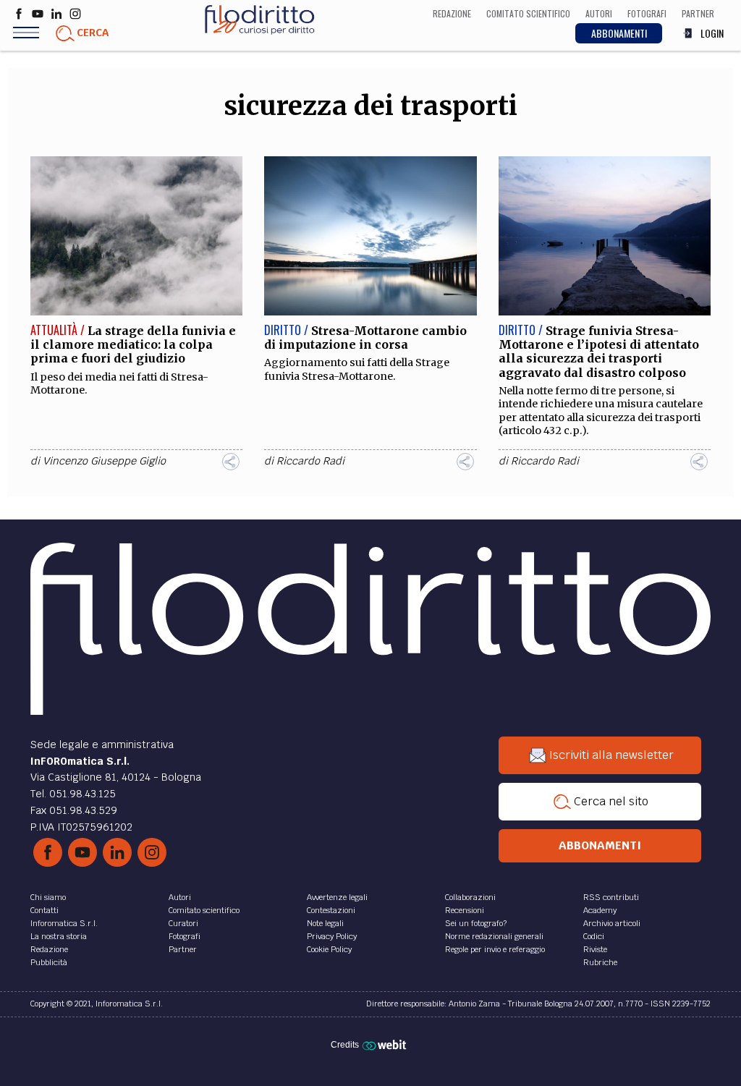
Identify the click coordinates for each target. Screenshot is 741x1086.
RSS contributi (611, 897)
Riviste (595, 949)
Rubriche (600, 962)
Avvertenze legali (337, 897)
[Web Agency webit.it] (386, 1045)
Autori (180, 897)
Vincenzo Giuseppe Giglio (104, 460)
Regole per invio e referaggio (495, 949)
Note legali (325, 923)
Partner (183, 949)
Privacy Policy (332, 936)
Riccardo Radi (310, 460)
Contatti (44, 910)
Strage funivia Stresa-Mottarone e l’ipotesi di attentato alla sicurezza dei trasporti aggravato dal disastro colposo (599, 351)
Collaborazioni (470, 897)
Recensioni (464, 910)
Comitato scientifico (204, 910)
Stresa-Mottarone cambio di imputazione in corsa (365, 337)
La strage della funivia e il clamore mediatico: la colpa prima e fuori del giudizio (133, 344)
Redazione (49, 949)
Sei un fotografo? (476, 923)
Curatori (183, 923)
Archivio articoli (611, 923)
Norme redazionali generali (494, 936)
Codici (593, 936)
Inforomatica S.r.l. (64, 923)
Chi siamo (48, 897)
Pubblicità (48, 962)
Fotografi (184, 936)
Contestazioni (331, 910)
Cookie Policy (329, 949)
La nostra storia (58, 936)
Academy (600, 910)
